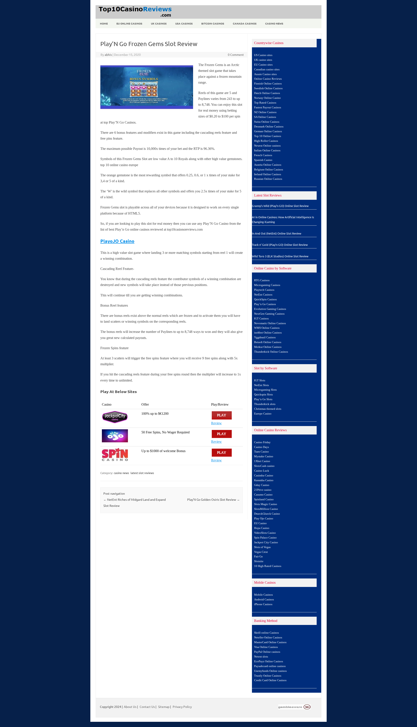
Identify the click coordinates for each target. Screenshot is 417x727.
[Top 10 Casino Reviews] (134, 17)
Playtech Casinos (264, 289)
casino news (121, 473)
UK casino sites (263, 59)
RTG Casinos (262, 280)
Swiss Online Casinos (266, 121)
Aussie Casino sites (265, 74)
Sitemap (163, 707)
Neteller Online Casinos (268, 637)
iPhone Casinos (263, 604)
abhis (108, 54)
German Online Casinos (268, 131)
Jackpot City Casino (266, 542)
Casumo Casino (263, 494)
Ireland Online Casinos (267, 174)
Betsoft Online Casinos (267, 342)
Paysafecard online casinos (270, 666)
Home (104, 23)
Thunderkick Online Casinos (271, 351)
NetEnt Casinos (263, 294)
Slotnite (258, 561)
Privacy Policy (182, 707)
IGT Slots (259, 380)
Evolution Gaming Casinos (270, 309)
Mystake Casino (263, 456)
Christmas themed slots (267, 408)
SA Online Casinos (265, 117)
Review (216, 423)
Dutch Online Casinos (267, 93)
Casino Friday (262, 442)
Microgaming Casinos (267, 285)
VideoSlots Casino (265, 532)
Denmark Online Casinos (268, 126)
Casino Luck (261, 470)
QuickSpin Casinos (265, 299)
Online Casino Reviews (268, 78)
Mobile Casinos (263, 594)
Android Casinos (264, 599)
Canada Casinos (244, 23)
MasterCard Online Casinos (270, 642)
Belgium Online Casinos (268, 169)
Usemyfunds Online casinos (270, 670)
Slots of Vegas (262, 547)
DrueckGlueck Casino (267, 513)
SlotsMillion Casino (266, 509)
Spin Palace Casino (265, 537)
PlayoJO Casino (117, 241)
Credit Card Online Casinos (270, 680)
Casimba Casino (263, 475)
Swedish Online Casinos (268, 88)
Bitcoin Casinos (212, 23)
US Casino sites (263, 55)
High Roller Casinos (266, 140)
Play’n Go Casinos (265, 304)
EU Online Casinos (129, 23)
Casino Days (261, 447)
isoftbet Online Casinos (268, 332)
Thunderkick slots (264, 404)
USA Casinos (184, 23)
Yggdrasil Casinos (265, 337)
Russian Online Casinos (268, 178)
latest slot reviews (142, 473)
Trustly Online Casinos (267, 675)
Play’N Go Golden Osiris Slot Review (213, 499)
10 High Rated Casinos (267, 566)
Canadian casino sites (267, 69)
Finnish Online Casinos (268, 83)
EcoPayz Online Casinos (268, 661)
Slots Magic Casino (265, 504)
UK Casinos (159, 23)
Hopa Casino (261, 528)
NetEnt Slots (261, 385)
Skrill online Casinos (266, 632)
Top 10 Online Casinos (267, 136)
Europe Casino (262, 413)
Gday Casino (261, 485)
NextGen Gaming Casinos (269, 313)
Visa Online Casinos (266, 647)
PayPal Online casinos (267, 651)
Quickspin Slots (263, 394)
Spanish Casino (263, 160)
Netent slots (261, 656)
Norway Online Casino (267, 97)
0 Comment (236, 54)
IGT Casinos (261, 318)
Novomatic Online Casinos (270, 323)
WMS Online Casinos (267, 327)
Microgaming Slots (265, 389)
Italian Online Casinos (267, 150)
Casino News (274, 23)
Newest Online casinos (267, 145)
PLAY (221, 415)
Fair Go (258, 556)
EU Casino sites (263, 64)
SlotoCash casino (264, 466)
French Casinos (263, 155)
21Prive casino (262, 489)
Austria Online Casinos (267, 164)
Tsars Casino (261, 451)
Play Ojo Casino (263, 518)
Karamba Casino (263, 480)
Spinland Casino (264, 499)
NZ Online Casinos (265, 112)
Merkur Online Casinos (267, 347)
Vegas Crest (261, 552)
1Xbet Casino (262, 461)
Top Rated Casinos (265, 102)
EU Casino (260, 523)
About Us (130, 707)
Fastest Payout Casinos (267, 107)
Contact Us (147, 707)
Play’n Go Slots (263, 399)
